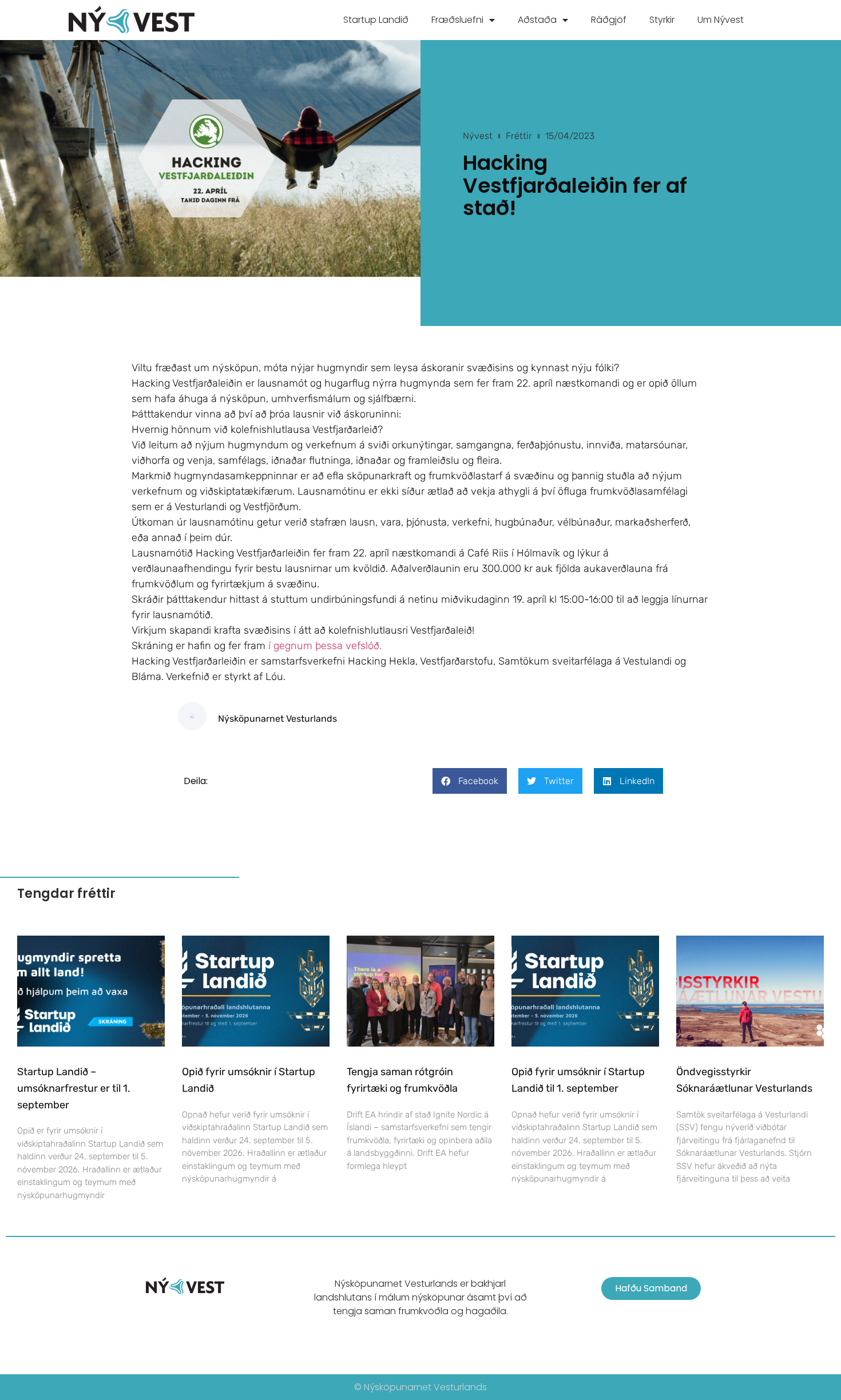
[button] (470, 781)
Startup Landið (375, 19)
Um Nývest (720, 19)
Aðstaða (537, 19)
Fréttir (519, 135)
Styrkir (662, 19)
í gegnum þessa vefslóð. (325, 645)
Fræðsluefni (457, 19)
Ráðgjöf (608, 19)
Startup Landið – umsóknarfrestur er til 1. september (73, 1088)
